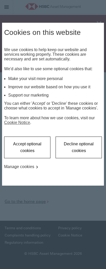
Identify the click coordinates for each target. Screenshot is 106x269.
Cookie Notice (17, 122)
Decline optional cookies (79, 147)
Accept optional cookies (27, 147)
